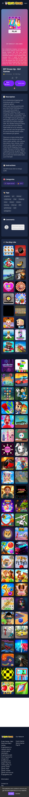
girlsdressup (7, 208)
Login (25, 3)
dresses (18, 202)
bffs (20, 205)
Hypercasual (9, 183)
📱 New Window (7, 83)
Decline (17, 793)
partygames (7, 211)
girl (13, 196)
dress (5, 202)
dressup (19, 196)
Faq (2, 785)
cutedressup (7, 199)
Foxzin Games (20, 741)
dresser (12, 202)
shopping (21, 199)
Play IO (18, 745)
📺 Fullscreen (20, 83)
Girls (20, 183)
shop (15, 199)
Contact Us (4, 783)
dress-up (14, 205)
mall (15, 208)
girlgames (7, 196)
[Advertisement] (14, 712)
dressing (6, 205)
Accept (11, 793)
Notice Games (20, 743)
